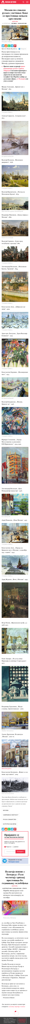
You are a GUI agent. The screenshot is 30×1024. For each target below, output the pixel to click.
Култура (15, 21)
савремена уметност (10, 815)
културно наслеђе (9, 824)
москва (5, 810)
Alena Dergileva (6, 768)
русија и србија (8, 998)
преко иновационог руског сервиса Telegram (14, 69)
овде (12, 1021)
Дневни (16, 846)
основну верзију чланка (16, 1006)
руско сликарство (9, 819)
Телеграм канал (13, 862)
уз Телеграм (20, 79)
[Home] (3, 2)
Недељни (8, 846)
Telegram (23, 49)
